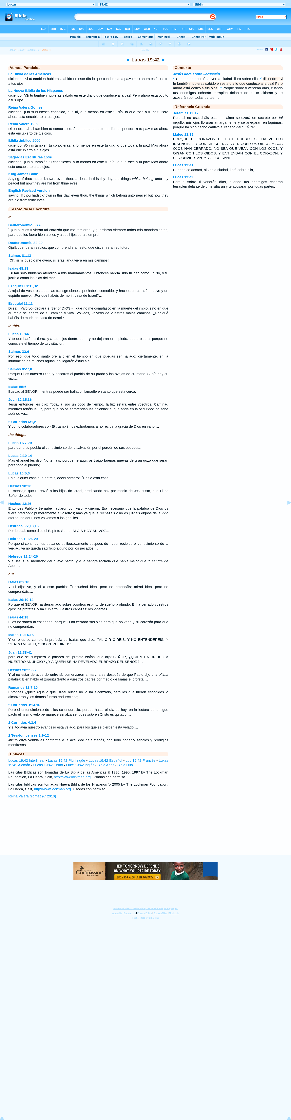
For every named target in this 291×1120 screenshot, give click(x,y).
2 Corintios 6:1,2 (22, 422)
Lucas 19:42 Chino (48, 765)
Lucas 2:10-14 (20, 456)
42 (261, 78)
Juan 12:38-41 (20, 652)
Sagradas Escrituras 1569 (30, 157)
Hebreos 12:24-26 (23, 556)
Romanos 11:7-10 (23, 688)
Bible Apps (105, 765)
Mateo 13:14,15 (21, 635)
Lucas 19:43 (183, 177)
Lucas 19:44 (18, 334)
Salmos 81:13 (19, 256)
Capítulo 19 (33, 50)
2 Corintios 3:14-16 (24, 705)
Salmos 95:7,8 (20, 369)
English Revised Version (29, 191)
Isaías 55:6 (17, 387)
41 (174, 78)
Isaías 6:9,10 (18, 582)
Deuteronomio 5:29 (24, 225)
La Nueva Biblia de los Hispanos (35, 91)
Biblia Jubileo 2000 (24, 141)
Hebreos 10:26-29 (23, 539)
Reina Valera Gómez (25, 107)
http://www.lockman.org (72, 777)
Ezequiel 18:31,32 (23, 286)
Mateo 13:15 (183, 134)
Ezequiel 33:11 (20, 304)
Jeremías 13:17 (186, 113)
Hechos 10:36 (19, 486)
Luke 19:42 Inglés (80, 765)
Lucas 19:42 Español (105, 760)
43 (221, 87)
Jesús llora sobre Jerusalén (196, 74)
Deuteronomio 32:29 (25, 243)
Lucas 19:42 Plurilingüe (66, 760)
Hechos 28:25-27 (22, 670)
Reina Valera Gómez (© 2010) (32, 796)
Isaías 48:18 (18, 268)
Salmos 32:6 (18, 352)
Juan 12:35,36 (20, 400)
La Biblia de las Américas (29, 74)
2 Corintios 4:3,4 (22, 723)
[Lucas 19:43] (286, 511)
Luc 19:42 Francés (140, 760)
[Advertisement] (145, 831)
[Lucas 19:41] (5, 511)
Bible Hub (125, 765)
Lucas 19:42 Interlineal (26, 760)
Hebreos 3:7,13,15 (23, 526)
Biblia (12, 50)
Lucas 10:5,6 (19, 473)
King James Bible (23, 174)
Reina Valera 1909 (23, 124)
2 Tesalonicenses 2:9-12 (28, 735)
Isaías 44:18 (18, 617)
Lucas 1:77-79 (20, 443)
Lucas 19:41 (183, 165)
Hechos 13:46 (19, 504)
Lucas (20, 50)
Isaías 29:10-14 (20, 600)
